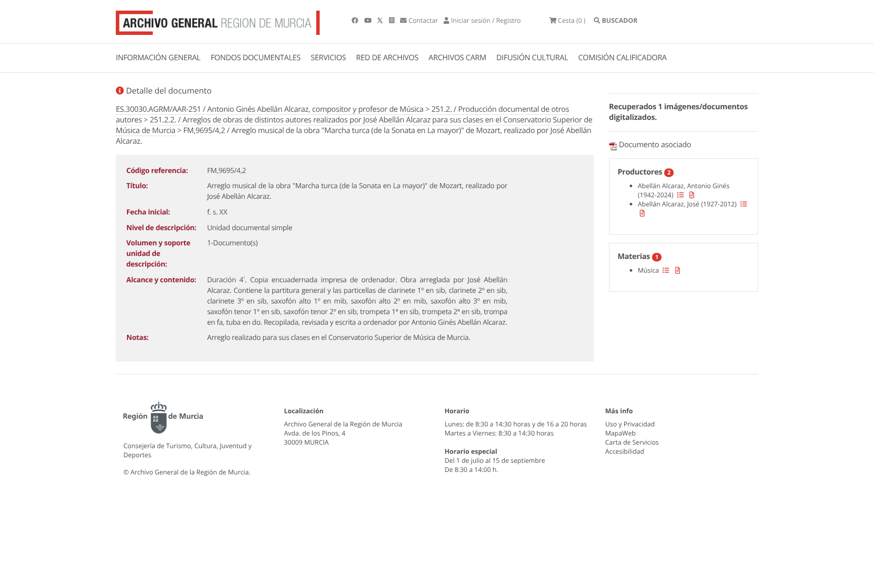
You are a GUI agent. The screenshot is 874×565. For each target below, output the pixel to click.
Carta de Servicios (632, 442)
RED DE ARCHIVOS (387, 58)
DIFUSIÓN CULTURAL (532, 58)
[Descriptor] (691, 194)
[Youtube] (368, 20)
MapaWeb (620, 433)
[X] (381, 20)
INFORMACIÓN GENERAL (158, 58)
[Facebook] (356, 20)
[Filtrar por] (680, 194)
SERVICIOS (328, 58)
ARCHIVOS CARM (457, 58)
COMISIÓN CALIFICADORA (622, 58)
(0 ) (572, 20)
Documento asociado (655, 145)
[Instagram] (392, 20)
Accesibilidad (624, 451)
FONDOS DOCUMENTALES (255, 58)
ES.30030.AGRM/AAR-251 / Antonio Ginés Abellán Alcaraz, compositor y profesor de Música (269, 109)
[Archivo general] (218, 20)
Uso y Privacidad (630, 423)
